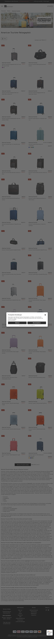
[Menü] (52, 630)
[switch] (49, 634)
